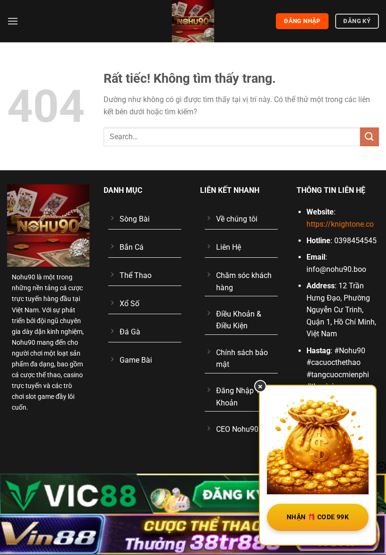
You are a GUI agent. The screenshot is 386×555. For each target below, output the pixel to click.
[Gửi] (369, 136)
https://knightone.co (340, 224)
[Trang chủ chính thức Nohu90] (193, 21)
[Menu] (12, 20)
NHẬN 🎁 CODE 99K (318, 517)
